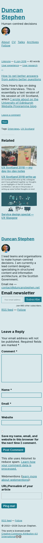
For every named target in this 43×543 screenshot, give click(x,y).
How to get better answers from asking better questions (21, 77)
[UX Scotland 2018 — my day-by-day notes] (19, 156)
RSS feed (7, 309)
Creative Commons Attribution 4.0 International (19, 535)
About (5, 42)
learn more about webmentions (19, 478)
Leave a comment (11, 115)
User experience (10, 65)
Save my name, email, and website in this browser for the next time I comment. (20, 439)
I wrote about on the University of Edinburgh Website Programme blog (19, 103)
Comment (9, 351)
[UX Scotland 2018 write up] (20, 182)
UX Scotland (27, 128)
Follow (5, 45)
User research (30, 65)
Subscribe (33, 299)
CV (14, 42)
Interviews (13, 128)
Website (7, 417)
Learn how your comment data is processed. (18, 465)
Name (6, 389)
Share (4, 122)
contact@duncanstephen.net (20, 287)
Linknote (6, 61)
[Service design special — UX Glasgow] (19, 203)
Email (6, 403)
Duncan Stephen (13, 14)
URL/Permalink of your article (17, 487)
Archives (33, 42)
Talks (21, 42)
